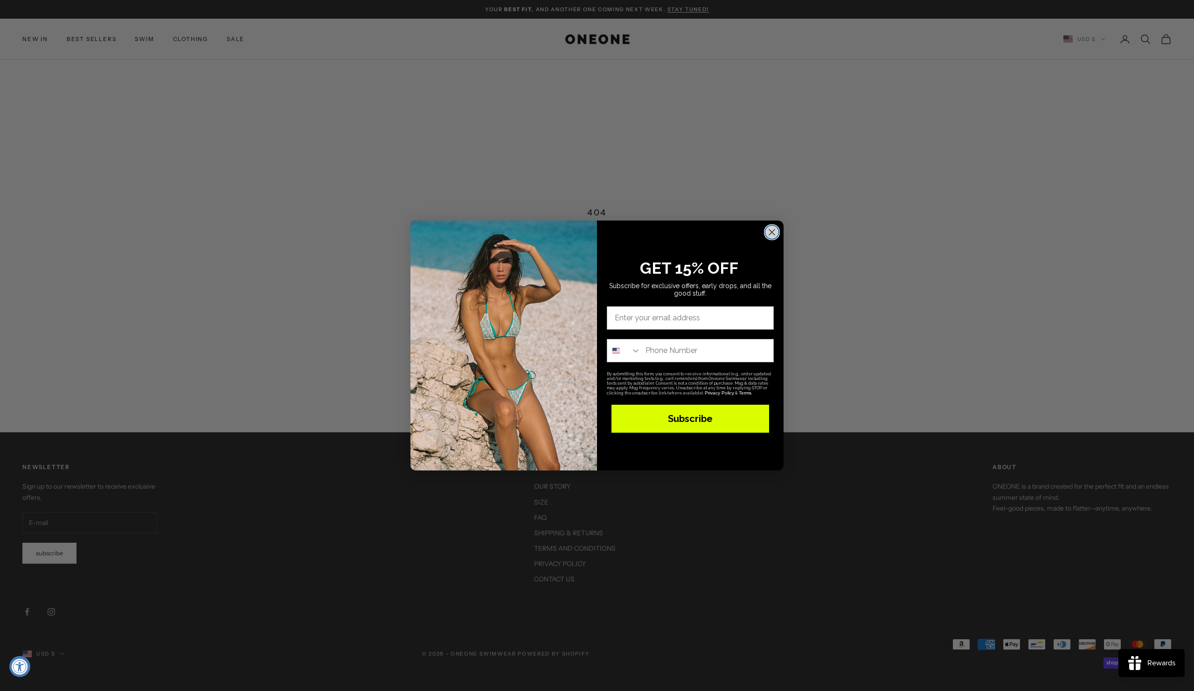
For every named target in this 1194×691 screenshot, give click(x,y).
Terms (745, 392)
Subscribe (690, 418)
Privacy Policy (719, 392)
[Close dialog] (772, 232)
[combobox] (624, 350)
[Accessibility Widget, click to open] (19, 666)
